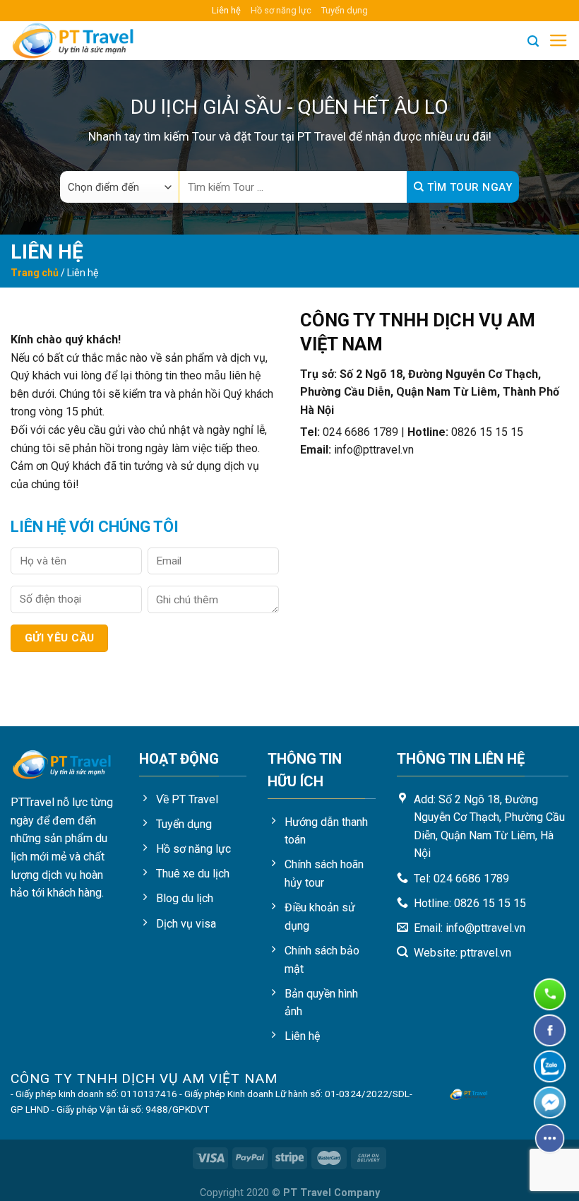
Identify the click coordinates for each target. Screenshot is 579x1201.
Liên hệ (226, 10)
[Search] (533, 41)
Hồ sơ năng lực (281, 10)
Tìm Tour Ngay (468, 187)
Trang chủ (35, 272)
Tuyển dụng (344, 10)
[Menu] (558, 41)
